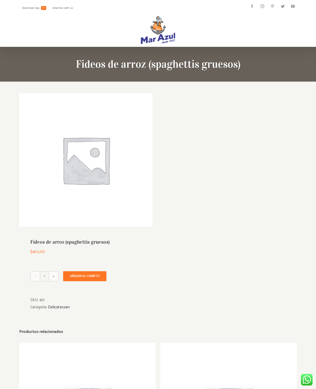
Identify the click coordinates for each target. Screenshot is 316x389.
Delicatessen (59, 307)
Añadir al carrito (85, 276)
